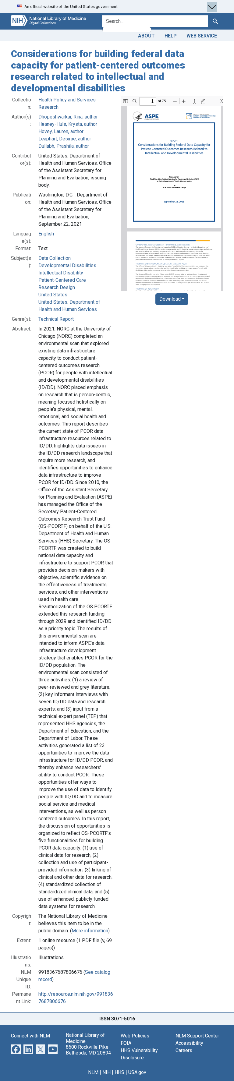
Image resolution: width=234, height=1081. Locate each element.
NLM (93, 1072)
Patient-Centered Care (62, 280)
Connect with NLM (30, 1036)
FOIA (126, 1043)
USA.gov (137, 1072)
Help (171, 36)
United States (52, 295)
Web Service (201, 36)
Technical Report (56, 319)
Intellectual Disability (60, 273)
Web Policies (135, 1036)
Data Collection (54, 258)
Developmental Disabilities (67, 265)
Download (170, 299)
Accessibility (189, 1043)
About (146, 36)
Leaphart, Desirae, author (64, 139)
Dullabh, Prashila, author (63, 146)
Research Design (56, 287)
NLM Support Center (197, 1036)
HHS (119, 1072)
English (46, 234)
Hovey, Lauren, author (60, 131)
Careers (184, 1050)
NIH (106, 1072)
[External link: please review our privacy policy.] (16, 1049)
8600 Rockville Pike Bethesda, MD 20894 (88, 1050)
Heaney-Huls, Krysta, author (67, 124)
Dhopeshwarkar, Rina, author (68, 117)
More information (90, 931)
